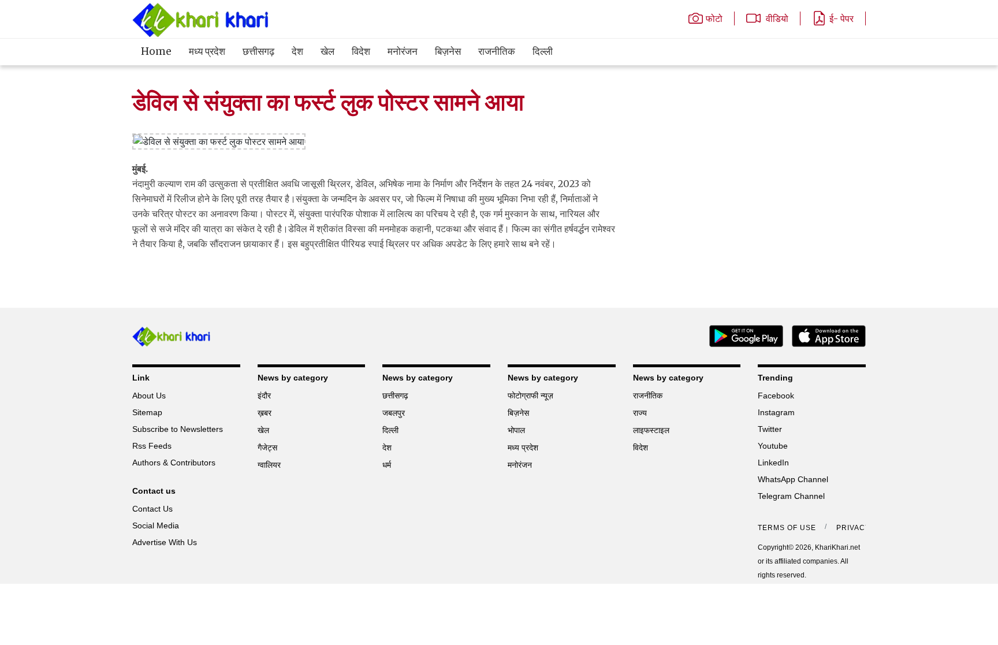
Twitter (770, 429)
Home (156, 51)
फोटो (714, 18)
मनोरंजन (403, 51)
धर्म (386, 464)
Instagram (776, 412)
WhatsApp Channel (793, 479)
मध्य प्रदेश (207, 51)
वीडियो (776, 18)
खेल (327, 51)
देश (297, 51)
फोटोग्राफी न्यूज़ (530, 395)
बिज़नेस (448, 51)
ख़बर (264, 412)
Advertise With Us (164, 542)
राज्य (640, 412)
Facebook (776, 395)
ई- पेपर (841, 18)
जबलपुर (393, 412)
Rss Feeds (152, 445)
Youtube (773, 445)
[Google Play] (742, 335)
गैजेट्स (267, 447)
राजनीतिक (496, 51)
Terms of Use (787, 528)
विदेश (361, 51)
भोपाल (516, 430)
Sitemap (147, 412)
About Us (149, 395)
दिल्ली (542, 51)
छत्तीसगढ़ (258, 51)
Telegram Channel (791, 496)
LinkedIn (773, 462)
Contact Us (152, 508)
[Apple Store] (824, 335)
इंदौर (264, 395)
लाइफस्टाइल (651, 430)
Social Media (155, 525)
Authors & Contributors (173, 462)
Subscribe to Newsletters (177, 429)
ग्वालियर (269, 464)
